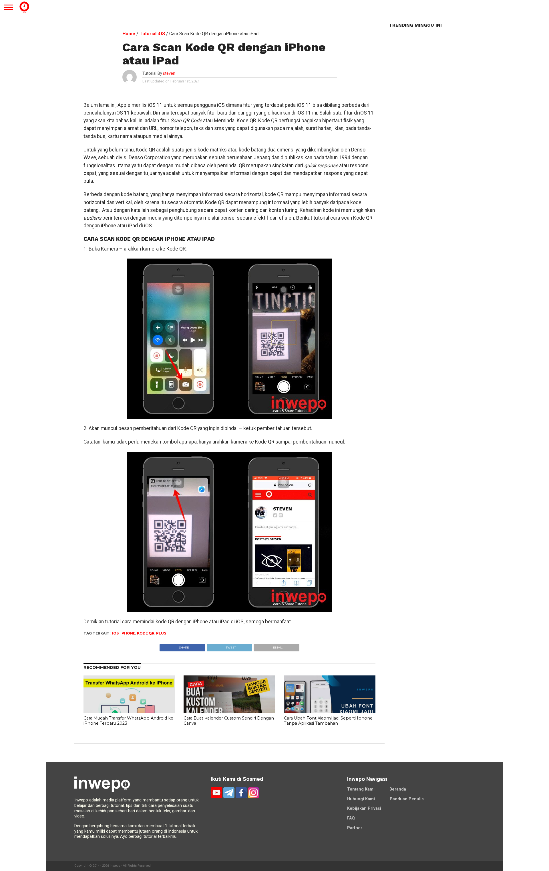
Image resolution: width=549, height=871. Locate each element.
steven (169, 73)
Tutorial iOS (152, 33)
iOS (115, 633)
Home (128, 33)
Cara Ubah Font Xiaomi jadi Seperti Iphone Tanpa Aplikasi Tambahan (328, 721)
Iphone (127, 633)
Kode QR (145, 633)
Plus (161, 633)
